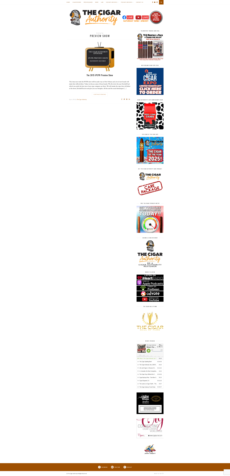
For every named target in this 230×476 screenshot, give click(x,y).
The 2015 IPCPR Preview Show (100, 75)
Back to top (158, 473)
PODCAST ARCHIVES (126, 2)
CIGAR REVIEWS (77, 2)
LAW (102, 2)
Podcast (129, 467)
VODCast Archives (111, 2)
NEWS (96, 2)
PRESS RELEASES (88, 2)
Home (68, 2)
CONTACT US (139, 2)
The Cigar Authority (82, 99)
